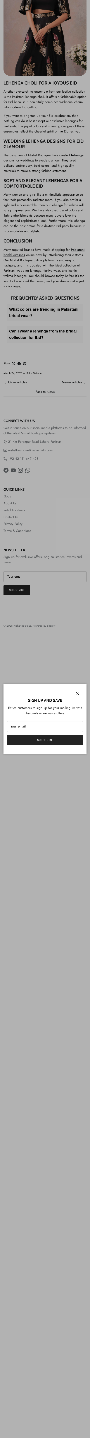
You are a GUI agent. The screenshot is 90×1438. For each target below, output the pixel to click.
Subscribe (45, 740)
